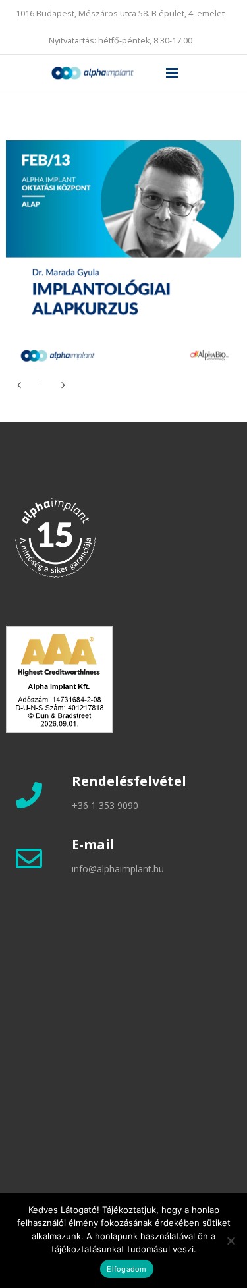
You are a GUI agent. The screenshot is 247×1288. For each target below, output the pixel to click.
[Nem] (230, 1240)
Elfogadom (126, 1269)
